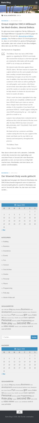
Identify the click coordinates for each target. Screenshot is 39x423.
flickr (3, 315)
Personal (6, 279)
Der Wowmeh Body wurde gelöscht (19, 176)
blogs (14, 309)
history (30, 315)
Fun (4, 260)
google (21, 315)
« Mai (3, 230)
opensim (31, 318)
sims (32, 323)
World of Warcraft (9, 297)
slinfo (35, 323)
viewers (16, 326)
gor (25, 314)
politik (18, 320)
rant (33, 320)
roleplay (14, 323)
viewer (11, 326)
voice (20, 326)
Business (5, 21)
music (25, 318)
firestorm (33, 312)
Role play (6, 293)
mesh (16, 317)
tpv (2, 326)
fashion (24, 312)
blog (10, 309)
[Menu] (36, 2)
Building (5, 241)
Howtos (5, 274)
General (5, 265)
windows (24, 326)
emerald (14, 312)
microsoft (20, 317)
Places (5, 283)
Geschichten (7, 269)
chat (31, 309)
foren (5, 315)
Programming (7, 288)
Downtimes (7, 251)
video (6, 326)
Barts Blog (5, 2)
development (7, 312)
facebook (19, 312)
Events (5, 255)
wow (9, 329)
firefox (29, 312)
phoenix (14, 320)
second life (24, 323)
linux (13, 317)
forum (9, 315)
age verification (5, 309)
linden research (8, 317)
